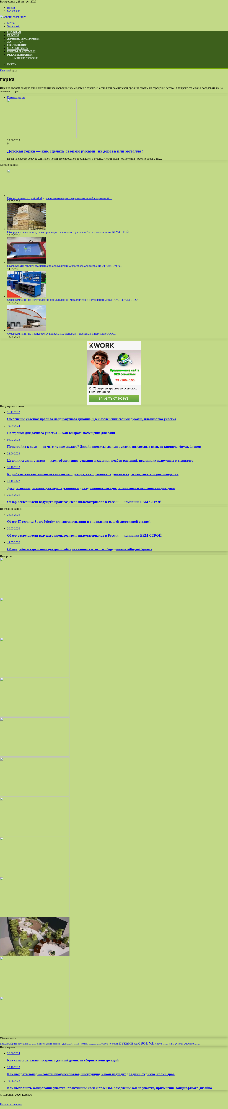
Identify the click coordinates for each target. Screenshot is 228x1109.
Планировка (17, 48)
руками (126, 1043)
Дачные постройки (23, 38)
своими (146, 1043)
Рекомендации (19, 54)
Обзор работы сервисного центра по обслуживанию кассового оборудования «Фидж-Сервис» (64, 265)
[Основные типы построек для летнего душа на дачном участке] (34, 1034)
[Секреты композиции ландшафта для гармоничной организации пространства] (34, 955)
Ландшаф (15, 41)
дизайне (56, 1044)
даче (20, 1043)
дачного (32, 1044)
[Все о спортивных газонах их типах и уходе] (34, 755)
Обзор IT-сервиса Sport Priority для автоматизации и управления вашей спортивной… (59, 198)
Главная (5, 70)
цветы (197, 1044)
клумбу (77, 1044)
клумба (70, 1044)
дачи (25, 1043)
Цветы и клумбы (21, 51)
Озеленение (17, 44)
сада (136, 1044)
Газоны (13, 35)
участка (179, 1043)
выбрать (12, 1043)
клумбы (84, 1044)
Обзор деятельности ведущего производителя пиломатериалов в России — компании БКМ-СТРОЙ (68, 232)
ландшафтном (95, 1044)
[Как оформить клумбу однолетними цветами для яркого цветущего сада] (34, 675)
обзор (104, 1043)
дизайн (49, 1044)
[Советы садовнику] (13, 16)
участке (189, 1043)
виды (3, 1043)
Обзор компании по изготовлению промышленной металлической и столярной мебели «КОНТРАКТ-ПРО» (73, 299)
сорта (158, 1043)
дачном (41, 1043)
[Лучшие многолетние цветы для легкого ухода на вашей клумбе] (34, 915)
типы (171, 1043)
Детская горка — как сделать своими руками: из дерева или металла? (75, 151)
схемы (165, 1044)
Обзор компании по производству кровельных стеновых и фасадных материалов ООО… (61, 333)
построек (113, 1043)
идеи (64, 1043)
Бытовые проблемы (26, 57)
